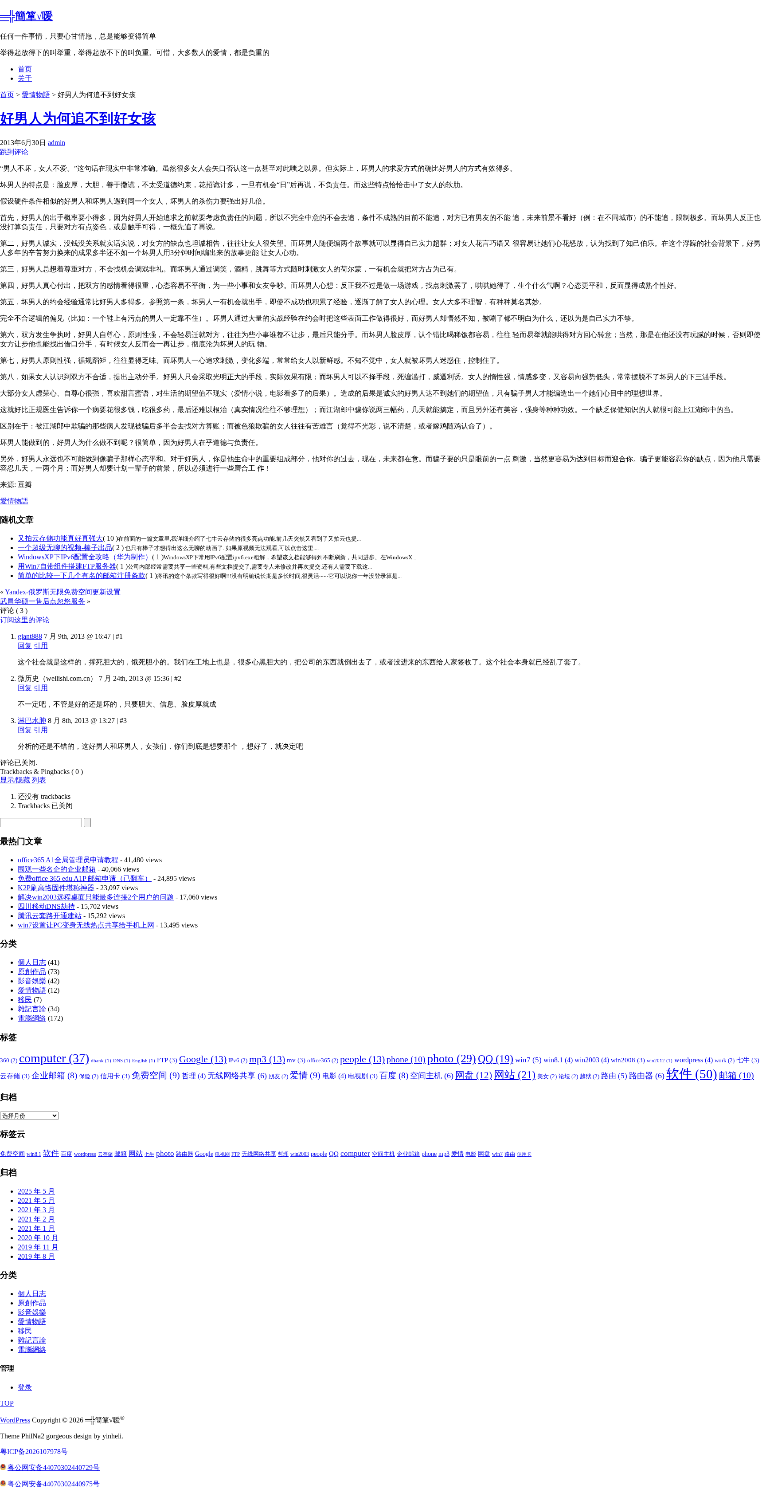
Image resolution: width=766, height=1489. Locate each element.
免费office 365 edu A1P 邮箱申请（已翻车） (85, 878)
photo (451, 1058)
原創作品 (32, 971)
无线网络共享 (237, 1075)
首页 (25, 69)
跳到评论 (14, 152)
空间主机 (431, 1075)
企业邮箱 (54, 1075)
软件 (691, 1074)
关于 (25, 78)
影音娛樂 (32, 981)
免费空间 (156, 1075)
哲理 (194, 1076)
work (725, 1060)
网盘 (473, 1075)
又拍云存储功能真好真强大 (60, 538)
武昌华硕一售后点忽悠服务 (42, 601)
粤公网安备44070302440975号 (54, 1484)
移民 (25, 999)
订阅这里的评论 (25, 620)
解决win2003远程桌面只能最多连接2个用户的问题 (96, 897)
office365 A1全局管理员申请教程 (68, 860)
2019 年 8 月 (36, 1256)
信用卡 (115, 1076)
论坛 (568, 1076)
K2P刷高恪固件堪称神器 (56, 888)
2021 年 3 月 (36, 1210)
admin (56, 142)
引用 (41, 645)
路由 (614, 1076)
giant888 (30, 636)
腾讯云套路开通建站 (50, 915)
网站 (514, 1074)
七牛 (747, 1060)
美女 (547, 1076)
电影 (334, 1076)
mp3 (267, 1059)
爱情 (305, 1075)
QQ (495, 1059)
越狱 (589, 1076)
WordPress (15, 1420)
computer (54, 1058)
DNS (121, 1060)
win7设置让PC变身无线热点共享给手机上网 (86, 925)
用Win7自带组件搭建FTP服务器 (67, 566)
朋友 (278, 1076)
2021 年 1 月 (36, 1228)
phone (406, 1059)
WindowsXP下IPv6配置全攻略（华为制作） (85, 557)
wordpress (693, 1060)
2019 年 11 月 (38, 1247)
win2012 (659, 1060)
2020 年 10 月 (38, 1237)
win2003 (591, 1060)
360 (8, 1060)
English (143, 1060)
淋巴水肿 (32, 720)
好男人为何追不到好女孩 (78, 118)
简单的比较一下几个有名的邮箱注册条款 (81, 575)
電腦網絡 (32, 1018)
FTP (167, 1060)
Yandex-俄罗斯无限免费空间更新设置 (63, 592)
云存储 (15, 1076)
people (362, 1059)
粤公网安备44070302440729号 (54, 1467)
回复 (25, 645)
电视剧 (363, 1076)
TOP (7, 1403)
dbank (101, 1060)
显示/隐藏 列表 (23, 780)
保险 (88, 1076)
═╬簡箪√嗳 (26, 16)
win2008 (628, 1060)
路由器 (646, 1075)
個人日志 (32, 962)
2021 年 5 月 (36, 1200)
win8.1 (558, 1060)
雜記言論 (32, 1009)
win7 (528, 1060)
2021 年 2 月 (36, 1219)
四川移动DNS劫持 (46, 906)
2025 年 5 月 (36, 1191)
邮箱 (736, 1075)
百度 (393, 1075)
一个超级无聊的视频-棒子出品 (65, 547)
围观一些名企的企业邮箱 (57, 869)
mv (296, 1060)
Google (203, 1059)
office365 (322, 1060)
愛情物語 (36, 94)
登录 (25, 1387)
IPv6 (237, 1060)
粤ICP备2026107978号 (34, 1451)
